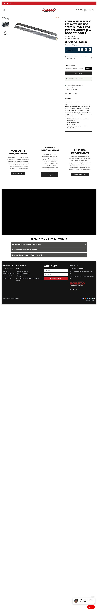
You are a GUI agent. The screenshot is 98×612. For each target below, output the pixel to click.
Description (68, 98)
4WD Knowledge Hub (9, 273)
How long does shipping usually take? (25, 250)
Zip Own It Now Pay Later (23, 273)
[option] (36, 32)
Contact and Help (7, 276)
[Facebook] (4, 3)
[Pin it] (75, 93)
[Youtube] (7, 3)
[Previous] (27, 3)
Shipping (74, 45)
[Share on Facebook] (69, 93)
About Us (5, 271)
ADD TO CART (78, 73)
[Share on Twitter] (72, 93)
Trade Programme (8, 268)
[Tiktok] (13, 3)
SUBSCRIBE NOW (56, 278)
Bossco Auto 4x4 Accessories (13, 298)
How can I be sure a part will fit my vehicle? (27, 255)
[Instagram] (10, 3)
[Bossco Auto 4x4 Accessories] (49, 10)
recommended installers (48, 167)
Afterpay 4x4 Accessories (22, 276)
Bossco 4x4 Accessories (73, 38)
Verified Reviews (7, 278)
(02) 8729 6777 (75, 265)
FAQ (17, 268)
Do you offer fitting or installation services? (27, 244)
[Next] (71, 3)
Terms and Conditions (90, 300)
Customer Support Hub (22, 271)
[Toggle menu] (5, 10)
